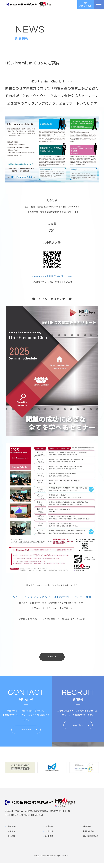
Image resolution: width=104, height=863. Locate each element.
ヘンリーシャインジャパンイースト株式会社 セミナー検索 (52, 597)
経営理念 (11, 831)
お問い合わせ (89, 831)
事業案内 (49, 826)
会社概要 (11, 836)
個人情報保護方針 (91, 836)
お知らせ (49, 831)
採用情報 (87, 826)
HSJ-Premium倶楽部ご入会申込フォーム (52, 276)
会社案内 (12, 826)
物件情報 (49, 836)
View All (52, 657)
